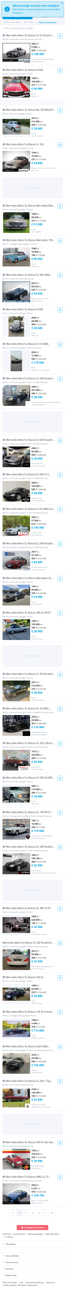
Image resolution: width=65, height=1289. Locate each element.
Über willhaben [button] (12, 1255)
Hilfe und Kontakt (10, 1282)
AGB (21, 1282)
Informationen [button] (12, 1262)
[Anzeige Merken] (59, 35)
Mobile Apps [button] (11, 1275)
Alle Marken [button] (11, 1244)
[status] (32, 9)
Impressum (50, 1282)
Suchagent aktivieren (34, 1227)
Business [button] (10, 1268)
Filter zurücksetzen (48, 22)
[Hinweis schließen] (62, 3)
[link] (13, 1213)
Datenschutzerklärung (34, 1282)
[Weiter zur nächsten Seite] (52, 1213)
